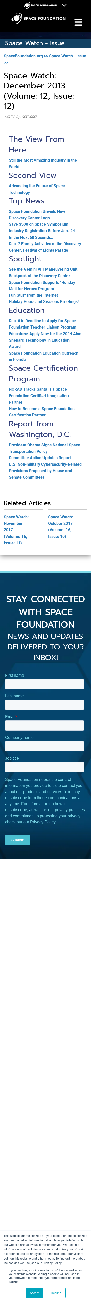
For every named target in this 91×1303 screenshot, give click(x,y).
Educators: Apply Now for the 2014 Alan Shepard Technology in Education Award (45, 340)
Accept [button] (34, 1293)
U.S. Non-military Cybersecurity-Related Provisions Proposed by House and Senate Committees (45, 471)
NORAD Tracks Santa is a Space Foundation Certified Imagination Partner (39, 396)
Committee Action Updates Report (40, 457)
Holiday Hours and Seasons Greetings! (44, 301)
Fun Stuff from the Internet (33, 295)
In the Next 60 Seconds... (32, 237)
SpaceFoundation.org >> (26, 56)
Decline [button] (56, 1293)
